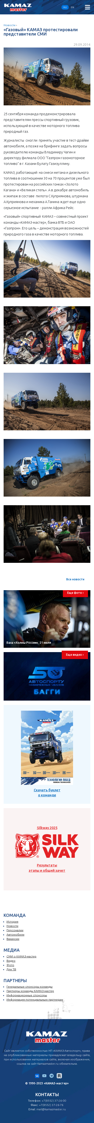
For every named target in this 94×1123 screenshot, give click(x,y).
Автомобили (15, 934)
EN (72, 7)
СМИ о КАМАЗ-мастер (21, 956)
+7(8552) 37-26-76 (51, 1104)
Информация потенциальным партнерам (35, 999)
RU (65, 7)
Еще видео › (75, 654)
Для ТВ (11, 969)
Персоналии (15, 930)
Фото (10, 965)
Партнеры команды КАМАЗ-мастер (30, 990)
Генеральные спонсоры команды (30, 986)
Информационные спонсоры (27, 995)
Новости (9, 25)
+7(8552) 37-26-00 (54, 1100)
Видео (11, 960)
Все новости (75, 579)
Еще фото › (75, 592)
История (12, 921)
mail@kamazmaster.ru (51, 1109)
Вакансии (13, 938)
